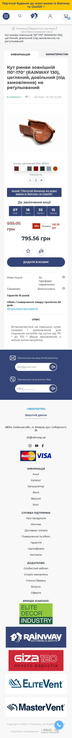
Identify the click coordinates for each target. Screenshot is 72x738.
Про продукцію (36, 518)
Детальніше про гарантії (22, 308)
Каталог (36, 480)
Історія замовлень (36, 574)
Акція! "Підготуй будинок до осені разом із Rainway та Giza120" (34, 192)
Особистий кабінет (36, 568)
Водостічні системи (42, 28)
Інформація (20, 54)
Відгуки (36, 498)
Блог (36, 504)
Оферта (36, 592)
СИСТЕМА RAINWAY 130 (36, 31)
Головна (21, 28)
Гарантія (36, 542)
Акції (36, 474)
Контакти (36, 554)
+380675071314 (36, 408)
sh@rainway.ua (36, 437)
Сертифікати (36, 548)
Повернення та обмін (36, 536)
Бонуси (36, 586)
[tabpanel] (36, 133)
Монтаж (36, 524)
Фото (36, 492)
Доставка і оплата (36, 530)
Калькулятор (36, 486)
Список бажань (36, 580)
